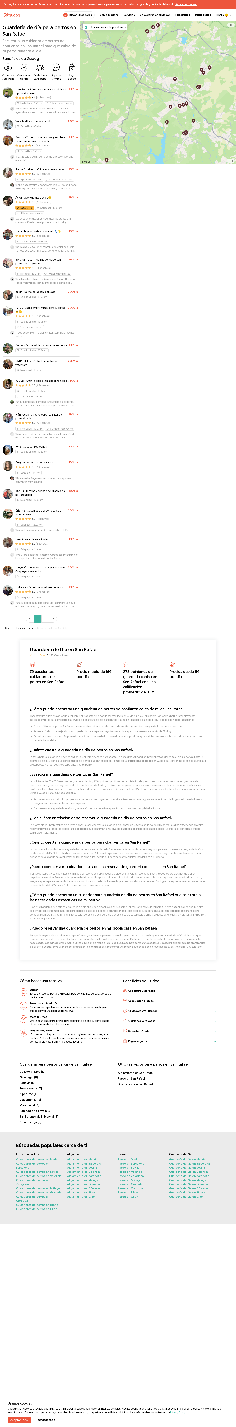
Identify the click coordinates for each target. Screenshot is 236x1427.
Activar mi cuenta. (186, 4)
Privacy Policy (177, 1412)
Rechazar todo (45, 1420)
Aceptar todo (19, 1420)
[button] (169, 991)
